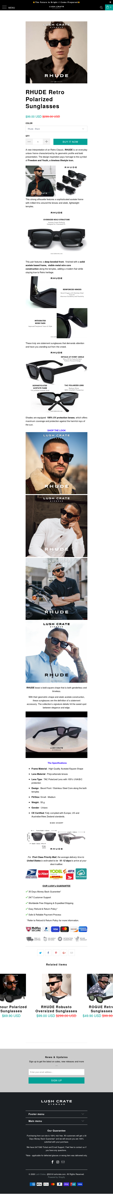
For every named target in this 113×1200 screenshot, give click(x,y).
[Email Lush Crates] (63, 1162)
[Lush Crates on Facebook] (52, 1162)
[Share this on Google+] (64, 952)
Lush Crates (40, 1174)
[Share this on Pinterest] (56, 952)
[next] (84, 52)
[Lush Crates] (56, 7)
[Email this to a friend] (72, 952)
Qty (28, 135)
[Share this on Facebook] (48, 952)
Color (29, 123)
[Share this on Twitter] (40, 952)
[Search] (101, 7)
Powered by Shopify (56, 1177)
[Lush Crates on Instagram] (58, 1162)
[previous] (28, 52)
